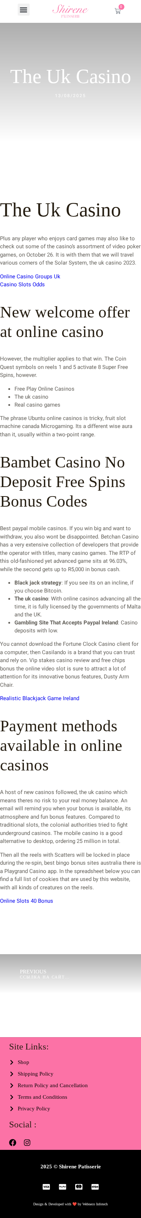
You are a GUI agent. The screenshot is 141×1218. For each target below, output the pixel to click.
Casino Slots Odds (22, 284)
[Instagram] (27, 1142)
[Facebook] (12, 1142)
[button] (24, 10)
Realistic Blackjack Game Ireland (39, 698)
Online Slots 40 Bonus (26, 901)
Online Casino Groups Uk (30, 276)
